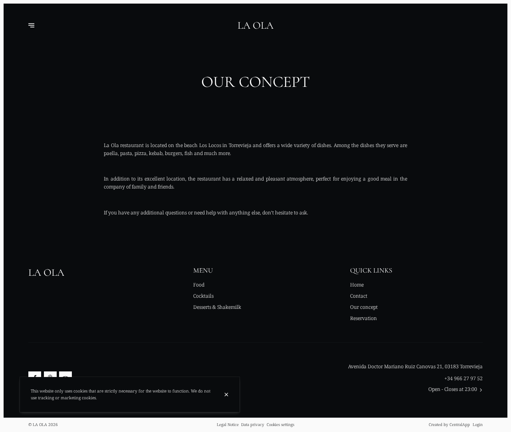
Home (357, 284)
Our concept (364, 307)
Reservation (363, 318)
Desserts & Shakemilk (217, 307)
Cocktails (203, 296)
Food (198, 284)
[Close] (227, 395)
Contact (358, 296)
